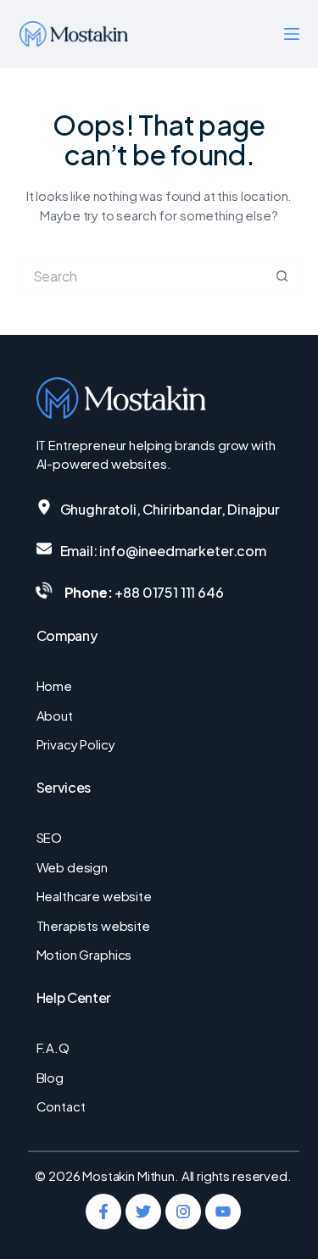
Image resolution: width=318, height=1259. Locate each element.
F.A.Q (53, 1047)
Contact (61, 1106)
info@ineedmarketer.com (182, 551)
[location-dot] (44, 507)
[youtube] (223, 1211)
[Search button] (282, 275)
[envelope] (44, 548)
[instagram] (183, 1211)
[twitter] (143, 1211)
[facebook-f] (103, 1211)
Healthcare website (94, 896)
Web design (72, 867)
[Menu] (291, 34)
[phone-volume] (44, 590)
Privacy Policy (75, 744)
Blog (50, 1077)
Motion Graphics (84, 954)
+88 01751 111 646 (168, 592)
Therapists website (93, 925)
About (54, 715)
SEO (49, 837)
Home (54, 685)
